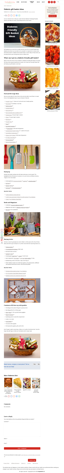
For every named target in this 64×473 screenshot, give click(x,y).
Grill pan (8, 183)
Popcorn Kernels (9, 139)
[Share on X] (2, 237)
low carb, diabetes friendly (17, 205)
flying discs (16, 258)
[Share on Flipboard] (2, 240)
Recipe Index (24, 2)
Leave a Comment (32, 11)
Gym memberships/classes (12, 249)
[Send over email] (19, 15)
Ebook (38, 2)
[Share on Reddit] (14, 15)
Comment (6, 421)
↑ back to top (32, 460)
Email (5, 443)
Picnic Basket (9, 321)
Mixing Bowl (8, 312)
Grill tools (8, 187)
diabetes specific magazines (23, 207)
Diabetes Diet (9, 5)
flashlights (14, 256)
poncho (20, 256)
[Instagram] (54, 2)
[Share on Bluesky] (17, 15)
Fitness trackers (9, 247)
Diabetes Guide (32, 2)
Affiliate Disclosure (15, 463)
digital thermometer (16, 187)
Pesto (7, 124)
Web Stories (35, 463)
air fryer (25, 181)
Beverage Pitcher (9, 314)
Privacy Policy (6, 463)
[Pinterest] (52, 2)
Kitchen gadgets (9, 185)
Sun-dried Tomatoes (10, 126)
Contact (29, 463)
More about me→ (52, 15)
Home (18, 2)
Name (5, 438)
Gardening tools (9, 253)
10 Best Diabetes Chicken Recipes (13, 194)
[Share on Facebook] (11, 15)
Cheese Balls (9, 128)
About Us (23, 463)
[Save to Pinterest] (9, 15)
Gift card (8, 209)
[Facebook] (49, 2)
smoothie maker (32, 181)
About (43, 2)
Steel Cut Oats (9, 105)
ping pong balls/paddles (25, 258)
